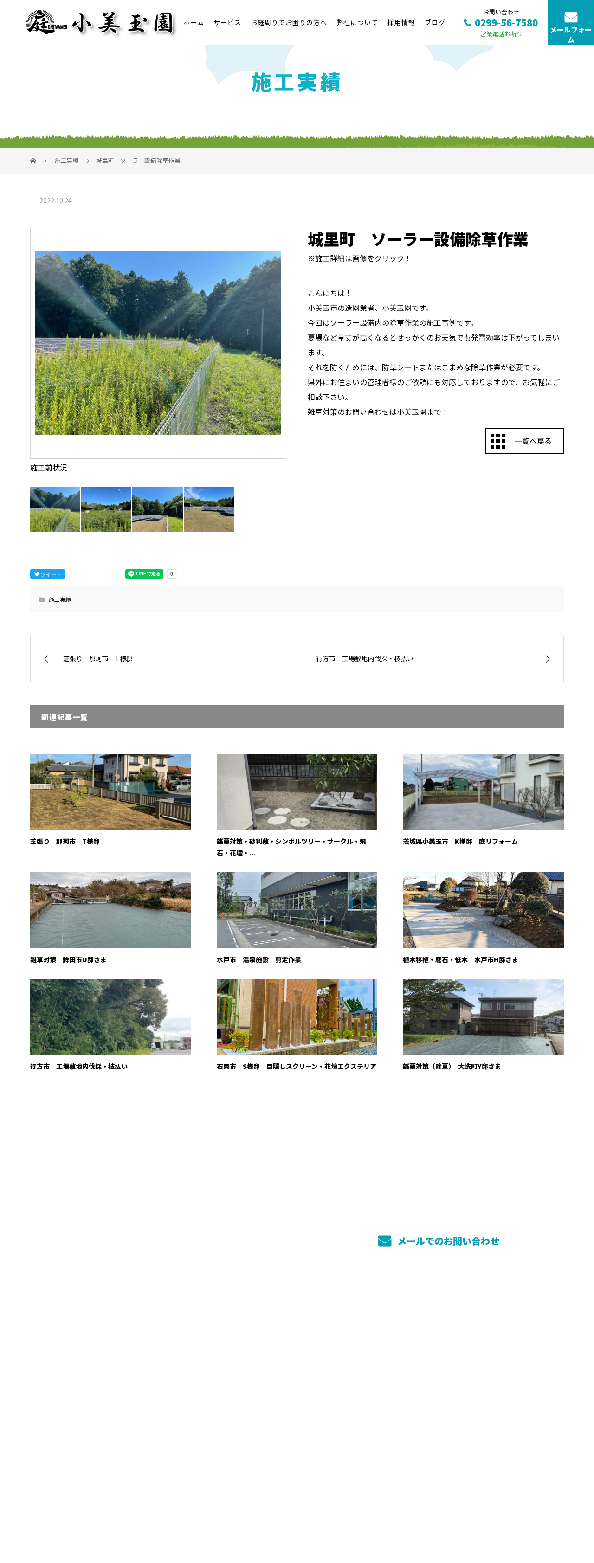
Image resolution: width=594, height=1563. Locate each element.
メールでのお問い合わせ (447, 1241)
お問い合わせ (485, 1392)
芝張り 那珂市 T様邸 (65, 841)
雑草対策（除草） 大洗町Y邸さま (452, 1066)
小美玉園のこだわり (278, 1375)
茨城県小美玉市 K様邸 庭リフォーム (460, 841)
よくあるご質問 (380, 1389)
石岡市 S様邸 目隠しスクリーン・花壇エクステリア (296, 1066)
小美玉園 (51, 1348)
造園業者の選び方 (384, 1375)
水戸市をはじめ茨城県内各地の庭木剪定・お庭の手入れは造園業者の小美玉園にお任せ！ (157, 1511)
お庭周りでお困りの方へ (289, 22)
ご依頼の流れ (376, 1361)
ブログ (435, 22)
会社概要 (477, 1348)
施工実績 (60, 599)
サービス (227, 22)
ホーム (193, 22)
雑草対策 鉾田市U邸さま (68, 959)
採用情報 (401, 22)
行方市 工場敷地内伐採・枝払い (79, 1066)
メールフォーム (571, 35)
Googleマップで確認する (77, 1453)
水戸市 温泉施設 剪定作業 (259, 959)
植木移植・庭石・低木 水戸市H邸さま (460, 959)
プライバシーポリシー (525, 1512)
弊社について (357, 22)
